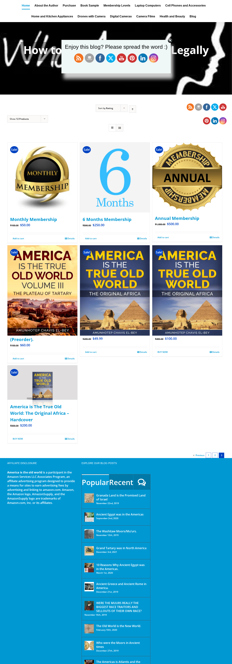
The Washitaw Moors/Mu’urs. (116, 531)
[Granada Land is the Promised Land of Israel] (89, 498)
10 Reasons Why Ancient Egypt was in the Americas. (120, 567)
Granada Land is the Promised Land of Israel (121, 497)
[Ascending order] (132, 109)
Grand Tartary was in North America (121, 548)
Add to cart (18, 238)
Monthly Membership (33, 219)
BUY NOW (163, 352)
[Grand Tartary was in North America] (89, 551)
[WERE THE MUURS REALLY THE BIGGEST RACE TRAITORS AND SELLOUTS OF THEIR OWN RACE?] (89, 605)
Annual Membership (177, 218)
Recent (121, 482)
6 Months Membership (107, 219)
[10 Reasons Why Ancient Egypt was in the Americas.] (89, 567)
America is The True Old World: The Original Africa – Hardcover (39, 413)
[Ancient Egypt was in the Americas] (89, 517)
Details (71, 238)
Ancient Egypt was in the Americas (120, 514)
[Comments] (141, 482)
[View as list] (119, 127)
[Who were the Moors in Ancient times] (89, 645)
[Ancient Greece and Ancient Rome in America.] (89, 586)
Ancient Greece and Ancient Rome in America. (121, 586)
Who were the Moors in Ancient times (118, 645)
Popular (95, 482)
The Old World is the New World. (118, 626)
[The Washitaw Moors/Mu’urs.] (89, 534)
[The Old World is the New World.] (89, 628)
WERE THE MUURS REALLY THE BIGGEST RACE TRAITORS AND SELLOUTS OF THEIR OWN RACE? (119, 607)
